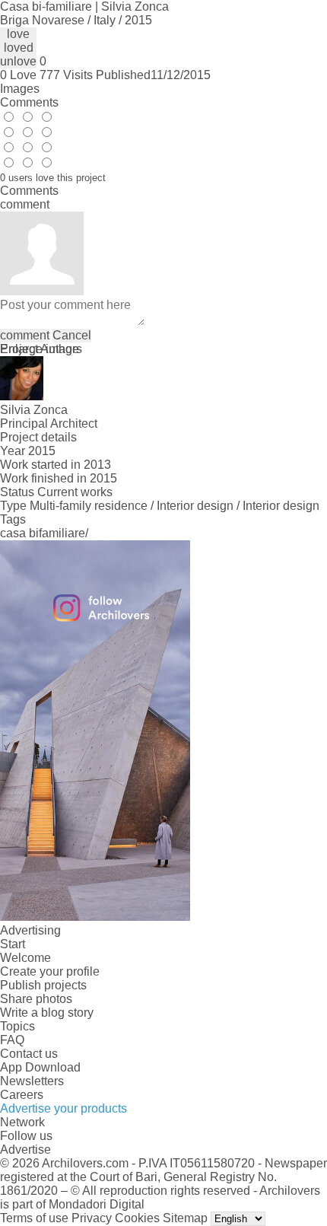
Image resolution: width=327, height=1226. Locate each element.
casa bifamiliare (42, 533)
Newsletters (32, 1081)
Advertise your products (63, 1108)
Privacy (91, 1218)
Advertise (25, 1149)
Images (20, 88)
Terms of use (34, 1218)
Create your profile (50, 971)
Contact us (29, 1053)
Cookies (137, 1218)
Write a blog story (47, 1012)
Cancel (71, 335)
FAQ (12, 1039)
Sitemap (185, 1218)
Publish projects (43, 985)
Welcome (25, 957)
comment (24, 335)
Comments (29, 102)
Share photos (36, 998)
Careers (21, 1094)
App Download (40, 1067)
